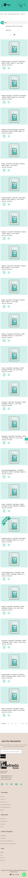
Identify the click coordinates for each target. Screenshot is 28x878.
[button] (2, 5)
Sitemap (2, 809)
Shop (5, 14)
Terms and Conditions (5, 804)
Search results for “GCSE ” (14, 14)
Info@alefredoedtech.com (6, 775)
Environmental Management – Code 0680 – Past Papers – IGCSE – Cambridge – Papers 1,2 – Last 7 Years (14, 472)
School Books (3, 835)
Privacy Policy (3, 801)
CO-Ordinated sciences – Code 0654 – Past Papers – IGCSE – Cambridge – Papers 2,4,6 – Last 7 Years (13, 574)
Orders (1, 826)
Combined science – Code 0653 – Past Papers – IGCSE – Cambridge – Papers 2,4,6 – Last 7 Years (14, 540)
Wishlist (2, 852)
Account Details (3, 821)
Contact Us (2, 799)
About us (2, 796)
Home (1, 14)
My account (3, 818)
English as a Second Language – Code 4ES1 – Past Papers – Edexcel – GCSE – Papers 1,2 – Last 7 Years (13, 131)
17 (26, 723)
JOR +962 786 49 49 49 (6, 777)
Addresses (2, 824)
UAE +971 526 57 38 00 (6, 779)
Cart (1, 855)
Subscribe (3, 756)
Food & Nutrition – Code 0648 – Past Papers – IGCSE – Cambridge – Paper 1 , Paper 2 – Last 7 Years (14, 676)
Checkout (2, 857)
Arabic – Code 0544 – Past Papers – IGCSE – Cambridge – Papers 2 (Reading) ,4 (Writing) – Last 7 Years (13, 506)
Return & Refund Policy (5, 807)
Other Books (3, 838)
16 (22, 723)
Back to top (3, 860)
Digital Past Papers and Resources (8, 843)
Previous (3, 723)
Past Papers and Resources (6, 841)
